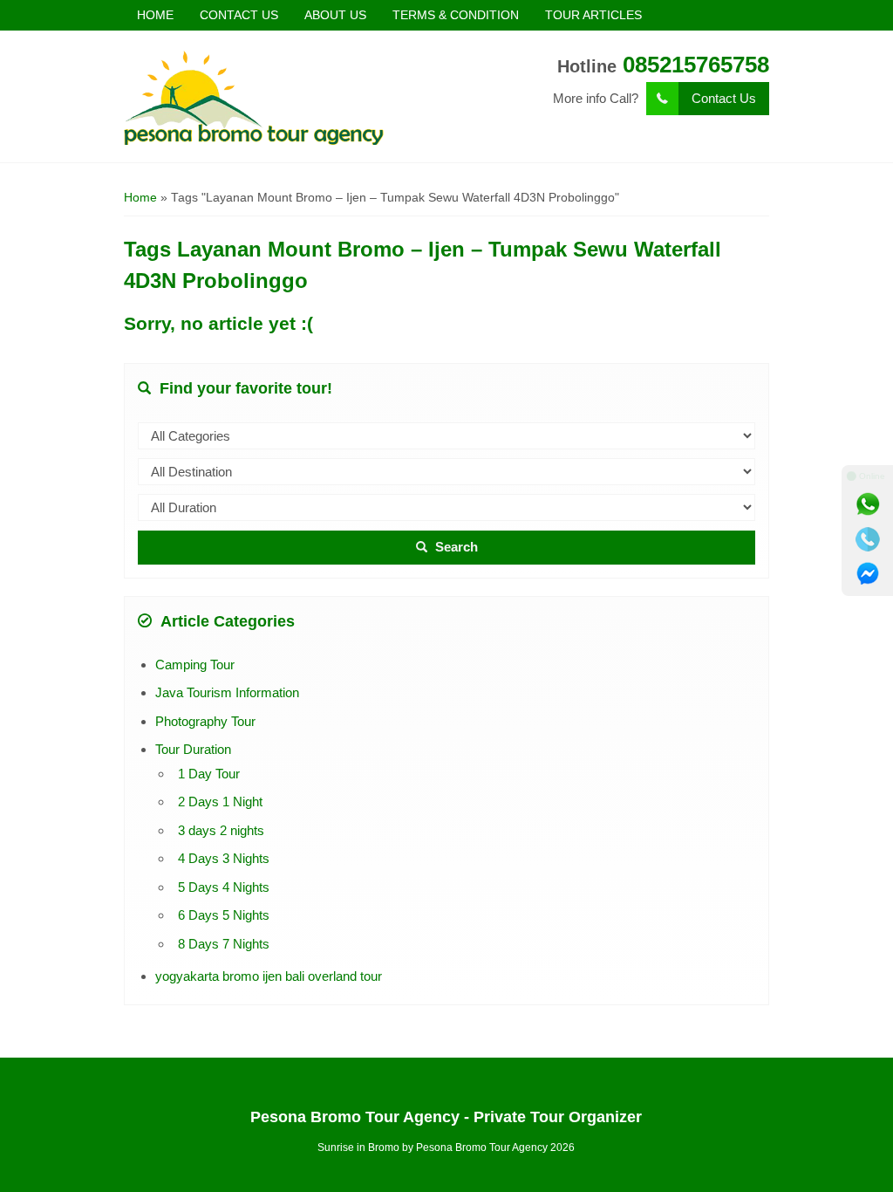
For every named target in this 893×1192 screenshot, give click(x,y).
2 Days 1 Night (220, 801)
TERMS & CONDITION (455, 15)
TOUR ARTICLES (593, 15)
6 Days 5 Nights (223, 915)
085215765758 (696, 64)
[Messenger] (868, 574)
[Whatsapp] (868, 504)
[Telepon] (868, 539)
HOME (155, 15)
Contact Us (724, 98)
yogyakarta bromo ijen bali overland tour (268, 976)
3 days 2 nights (221, 830)
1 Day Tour (209, 773)
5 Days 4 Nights (223, 887)
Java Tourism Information (227, 692)
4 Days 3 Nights (223, 858)
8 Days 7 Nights (223, 943)
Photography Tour (205, 721)
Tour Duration (193, 749)
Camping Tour (195, 664)
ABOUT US (335, 15)
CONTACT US (239, 15)
